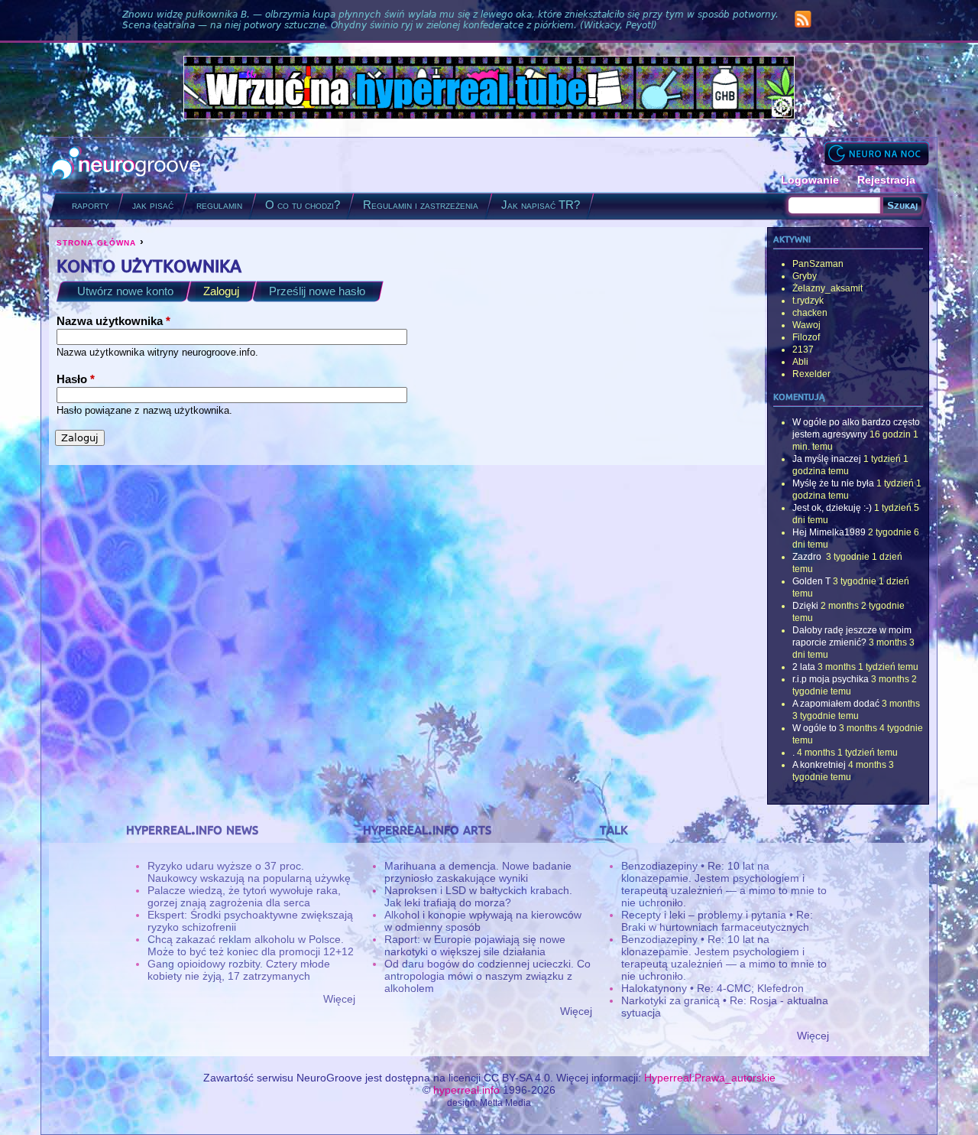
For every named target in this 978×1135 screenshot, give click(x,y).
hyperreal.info (466, 1090)
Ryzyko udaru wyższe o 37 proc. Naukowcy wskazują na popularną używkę (249, 872)
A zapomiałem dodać (835, 703)
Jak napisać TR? (540, 204)
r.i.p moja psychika (830, 679)
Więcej (339, 999)
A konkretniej (819, 764)
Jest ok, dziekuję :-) (832, 507)
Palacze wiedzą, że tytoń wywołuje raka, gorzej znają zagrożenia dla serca (244, 896)
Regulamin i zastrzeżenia (420, 204)
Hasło (76, 378)
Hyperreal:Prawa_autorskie (710, 1078)
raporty (90, 204)
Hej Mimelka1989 (829, 532)
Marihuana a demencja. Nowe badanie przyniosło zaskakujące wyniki (478, 872)
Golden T (811, 581)
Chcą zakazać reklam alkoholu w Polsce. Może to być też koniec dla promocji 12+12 (250, 945)
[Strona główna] (126, 165)
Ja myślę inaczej (826, 459)
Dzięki (805, 605)
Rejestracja (886, 180)
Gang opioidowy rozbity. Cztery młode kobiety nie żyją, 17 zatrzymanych (238, 970)
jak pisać (152, 204)
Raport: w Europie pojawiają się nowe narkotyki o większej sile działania (474, 945)
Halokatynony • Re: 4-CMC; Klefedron (712, 988)
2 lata (803, 667)
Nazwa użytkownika (113, 320)
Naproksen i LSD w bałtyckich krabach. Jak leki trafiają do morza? (478, 896)
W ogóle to (814, 728)
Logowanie (810, 180)
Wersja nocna (876, 153)
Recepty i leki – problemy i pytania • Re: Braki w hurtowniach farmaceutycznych (717, 921)
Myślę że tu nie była (833, 483)
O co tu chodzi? (302, 204)
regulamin (219, 204)
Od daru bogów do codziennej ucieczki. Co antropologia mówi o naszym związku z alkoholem (487, 976)
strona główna (96, 242)
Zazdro (808, 556)
